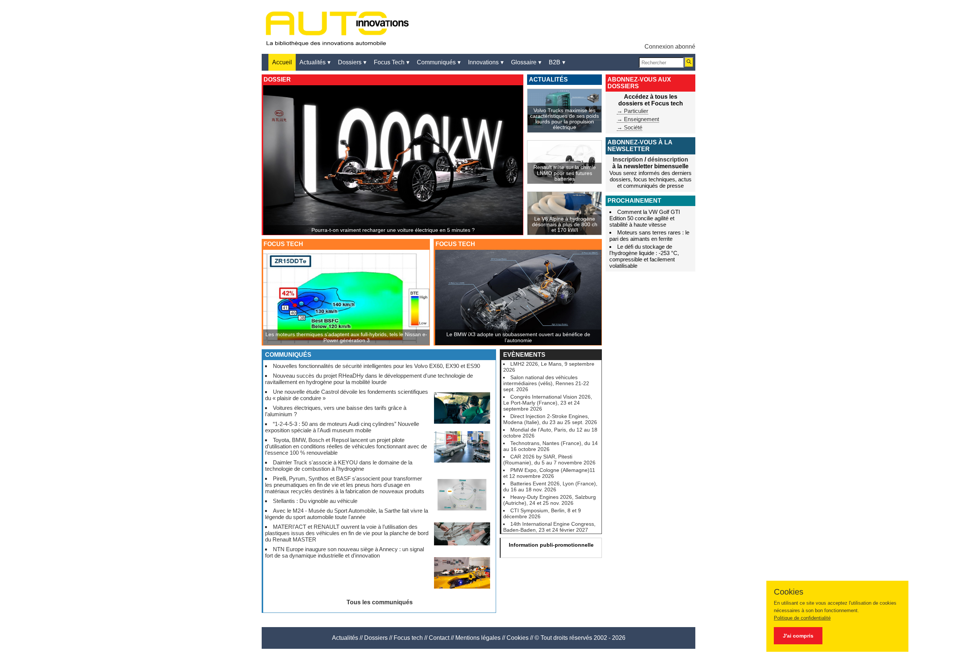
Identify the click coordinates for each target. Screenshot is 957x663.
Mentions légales (478, 638)
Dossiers (376, 638)
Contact (439, 638)
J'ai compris (798, 636)
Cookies (518, 638)
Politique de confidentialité (802, 618)
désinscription (667, 159)
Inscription (628, 159)
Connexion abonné (669, 46)
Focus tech (408, 638)
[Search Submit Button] (688, 62)
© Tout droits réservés (563, 638)
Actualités (345, 638)
